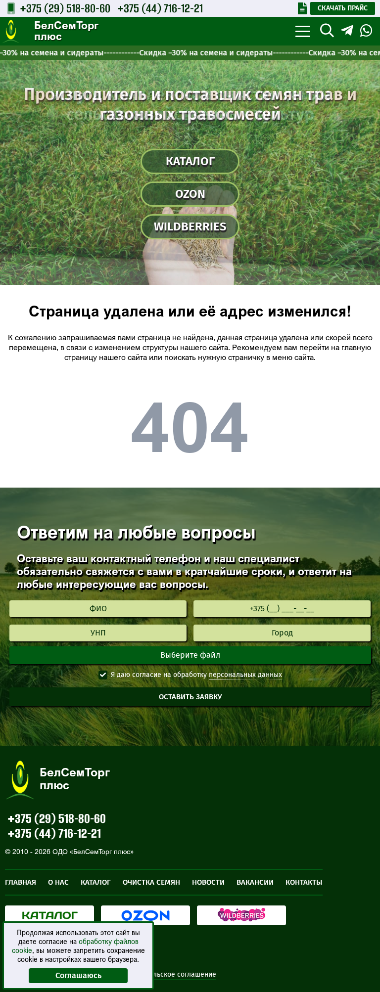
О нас (58, 882)
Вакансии (255, 882)
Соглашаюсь (78, 975)
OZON (190, 194)
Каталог (190, 161)
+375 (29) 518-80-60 (65, 8)
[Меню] (302, 31)
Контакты (304, 882)
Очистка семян (151, 882)
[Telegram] (347, 30)
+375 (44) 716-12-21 (160, 8)
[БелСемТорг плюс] (10, 31)
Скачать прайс (343, 8)
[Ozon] (145, 915)
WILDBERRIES (190, 226)
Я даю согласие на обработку (159, 675)
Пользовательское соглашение (165, 974)
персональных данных (245, 675)
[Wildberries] (241, 915)
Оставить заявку (190, 696)
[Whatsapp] (366, 30)
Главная (20, 882)
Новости (208, 882)
